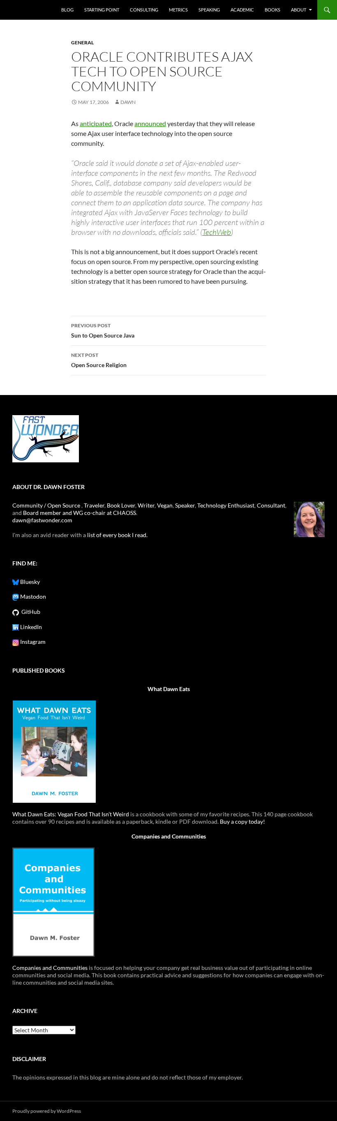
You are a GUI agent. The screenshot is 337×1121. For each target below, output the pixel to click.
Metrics (178, 9)
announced (150, 123)
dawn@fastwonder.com (42, 520)
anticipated (96, 123)
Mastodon (32, 596)
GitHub (29, 611)
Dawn (128, 102)
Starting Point (101, 9)
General (82, 42)
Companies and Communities (169, 836)
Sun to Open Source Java (102, 330)
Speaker (185, 505)
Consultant (271, 505)
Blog (67, 9)
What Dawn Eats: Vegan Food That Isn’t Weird (70, 814)
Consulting (144, 9)
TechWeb (216, 232)
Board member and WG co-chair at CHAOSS (79, 512)
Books (272, 9)
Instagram (32, 641)
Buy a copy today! (242, 821)
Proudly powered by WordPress (46, 1111)
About (298, 9)
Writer (146, 505)
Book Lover (121, 505)
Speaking (209, 9)
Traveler (94, 505)
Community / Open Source (46, 505)
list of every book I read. (117, 534)
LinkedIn (30, 626)
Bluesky (29, 581)
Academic (242, 9)
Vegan (165, 505)
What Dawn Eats (169, 688)
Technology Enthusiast (225, 505)
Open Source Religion (99, 360)
